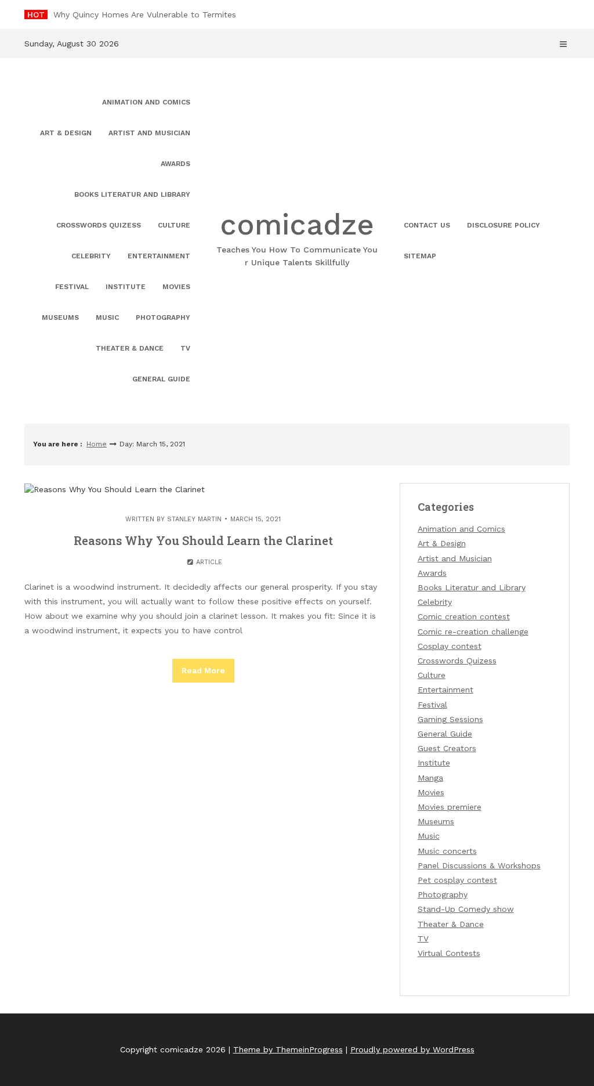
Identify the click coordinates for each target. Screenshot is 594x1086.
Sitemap (420, 256)
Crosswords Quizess (98, 225)
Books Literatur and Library (132, 194)
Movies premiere (449, 806)
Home (96, 444)
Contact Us (427, 225)
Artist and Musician (149, 133)
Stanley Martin (194, 519)
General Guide (161, 379)
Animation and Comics (146, 102)
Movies (176, 287)
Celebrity (91, 256)
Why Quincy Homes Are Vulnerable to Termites (144, 14)
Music (107, 317)
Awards (175, 164)
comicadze (297, 237)
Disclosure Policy (503, 225)
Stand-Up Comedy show (466, 909)
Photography (163, 317)
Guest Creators (447, 748)
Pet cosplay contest (457, 880)
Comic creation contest (464, 616)
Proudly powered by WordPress (412, 1049)
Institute (126, 287)
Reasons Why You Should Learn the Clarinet (203, 540)
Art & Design (66, 133)
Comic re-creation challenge (473, 631)
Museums (60, 317)
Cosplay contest (449, 646)
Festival (72, 287)
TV (185, 348)
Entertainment (159, 256)
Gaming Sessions (450, 719)
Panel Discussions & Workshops (479, 865)
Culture (174, 225)
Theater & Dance (130, 348)
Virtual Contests (449, 953)
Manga (430, 777)
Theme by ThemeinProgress (288, 1049)
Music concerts (447, 851)
